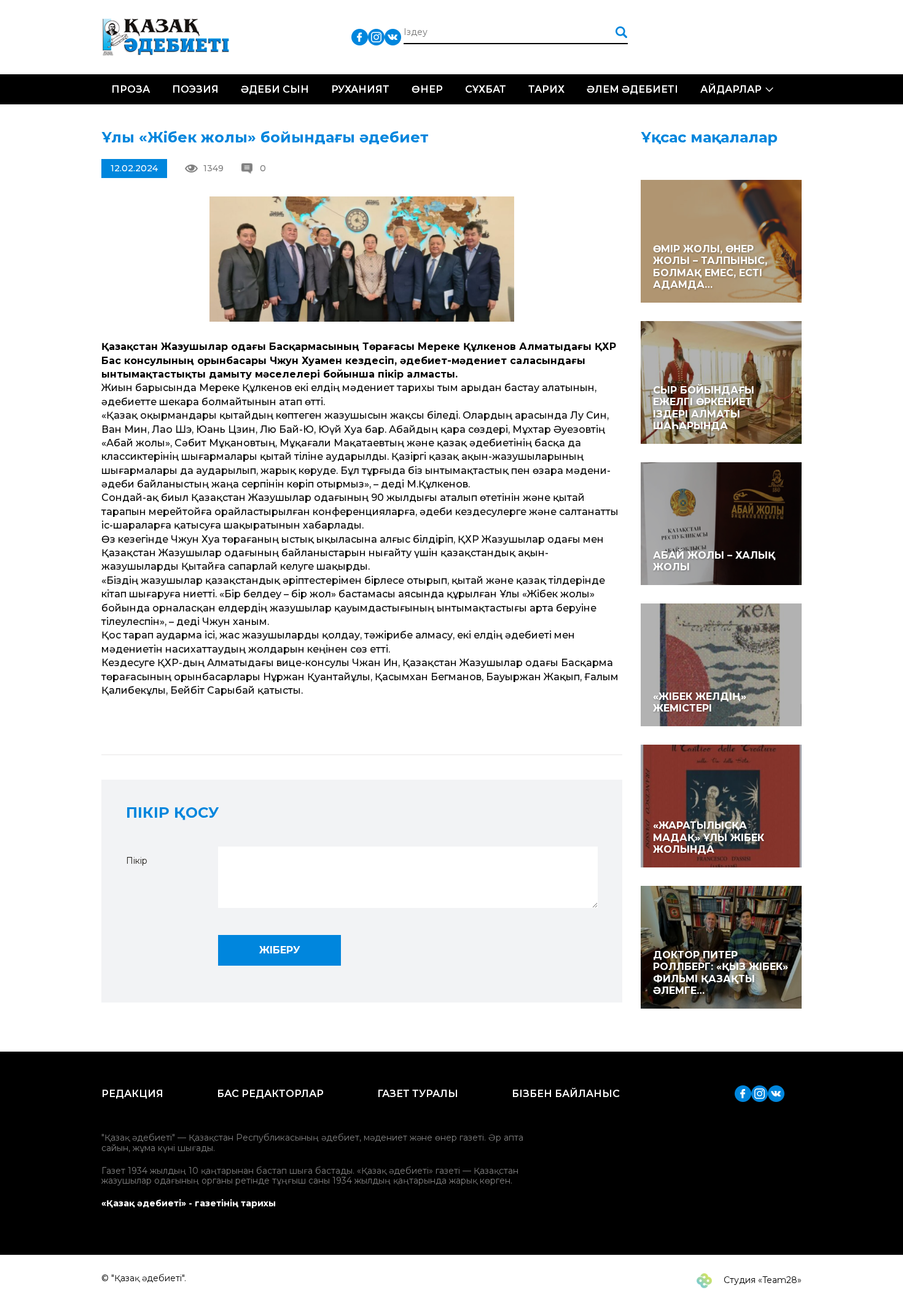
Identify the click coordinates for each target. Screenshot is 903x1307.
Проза (130, 89)
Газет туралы (417, 1094)
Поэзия (195, 89)
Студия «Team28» (761, 1280)
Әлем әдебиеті (632, 89)
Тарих (546, 89)
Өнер (427, 89)
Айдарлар (731, 89)
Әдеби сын (275, 89)
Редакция (132, 1094)
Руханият (360, 89)
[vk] (393, 36)
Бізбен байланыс (566, 1094)
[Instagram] (376, 36)
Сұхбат (485, 89)
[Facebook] (359, 36)
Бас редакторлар (270, 1094)
